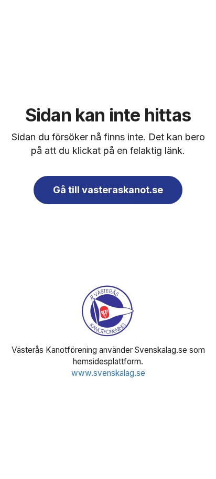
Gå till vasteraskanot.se (108, 189)
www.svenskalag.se (108, 373)
